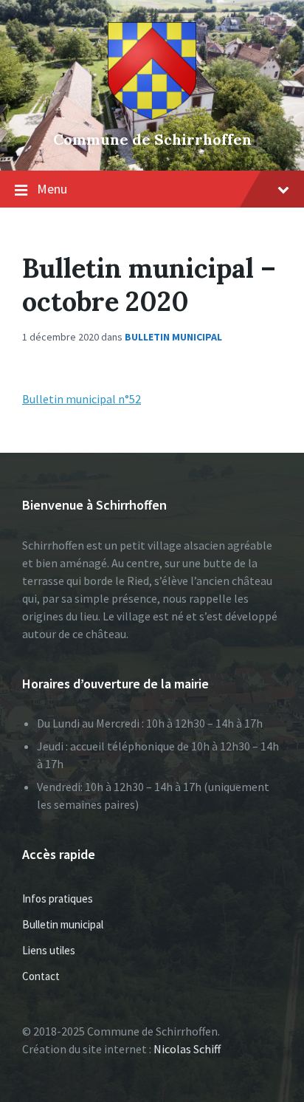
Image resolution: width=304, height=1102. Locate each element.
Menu (52, 188)
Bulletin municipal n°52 (81, 398)
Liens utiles (48, 950)
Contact (41, 976)
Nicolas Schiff (187, 1048)
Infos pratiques (57, 898)
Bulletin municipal (173, 336)
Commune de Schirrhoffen (152, 139)
